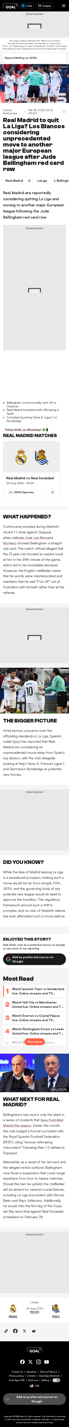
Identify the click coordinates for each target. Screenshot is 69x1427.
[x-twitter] (30, 1362)
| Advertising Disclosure (32, 49)
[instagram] (38, 1362)
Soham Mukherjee (10, 111)
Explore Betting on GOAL (21, 57)
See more (34, 1042)
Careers (31, 1376)
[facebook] (22, 1362)
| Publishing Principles (55, 49)
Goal (22, 1416)
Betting (45, 1380)
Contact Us (17, 1372)
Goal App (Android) (49, 1376)
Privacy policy (16, 1376)
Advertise (31, 1372)
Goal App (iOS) (17, 1380)
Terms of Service (48, 1372)
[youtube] (47, 1362)
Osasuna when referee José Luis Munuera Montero (28, 537)
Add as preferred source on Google (32, 959)
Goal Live (33, 1380)
